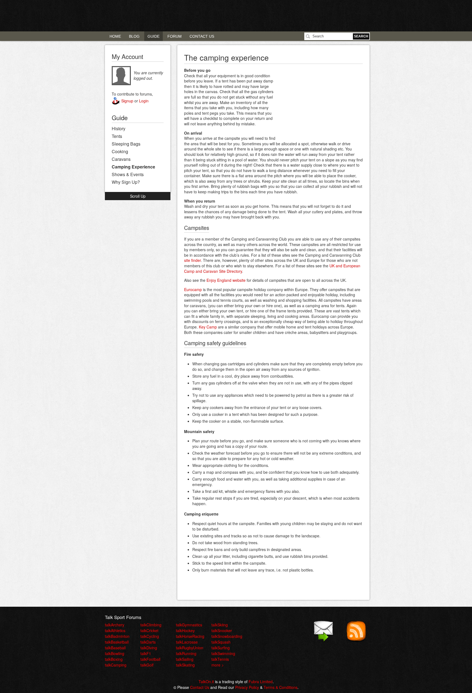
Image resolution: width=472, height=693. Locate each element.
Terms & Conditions (280, 687)
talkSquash (221, 642)
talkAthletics (115, 630)
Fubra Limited (261, 681)
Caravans (121, 159)
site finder (192, 260)
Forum (174, 36)
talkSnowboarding (226, 636)
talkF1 (145, 653)
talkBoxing (114, 659)
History (118, 128)
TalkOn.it (206, 681)
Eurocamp (193, 289)
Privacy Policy (247, 687)
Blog (134, 36)
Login (144, 100)
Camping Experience (133, 167)
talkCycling (149, 636)
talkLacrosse (187, 642)
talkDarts (148, 642)
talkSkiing (219, 624)
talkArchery (114, 624)
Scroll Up (138, 196)
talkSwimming (223, 653)
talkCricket (149, 630)
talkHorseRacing (190, 636)
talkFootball (150, 659)
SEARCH (361, 36)
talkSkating (185, 665)
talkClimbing (150, 624)
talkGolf (147, 665)
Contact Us (202, 36)
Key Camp (208, 327)
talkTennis (220, 659)
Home (115, 36)
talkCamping (115, 665)
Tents (117, 136)
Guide (154, 36)
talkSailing (184, 659)
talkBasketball (117, 642)
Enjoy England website (226, 280)
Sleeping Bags (126, 144)
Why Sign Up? (126, 182)
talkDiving (148, 647)
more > (217, 665)
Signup (127, 100)
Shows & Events (128, 174)
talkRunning (186, 653)
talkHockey (185, 630)
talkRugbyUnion (189, 647)
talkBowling (114, 653)
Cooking (120, 151)
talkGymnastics (189, 624)
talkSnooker (221, 630)
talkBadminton (117, 636)
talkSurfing (220, 647)
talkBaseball (115, 647)
